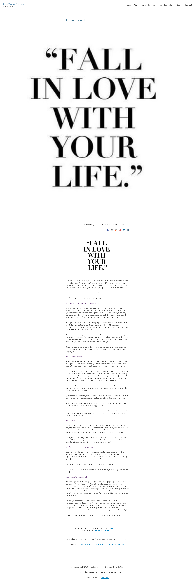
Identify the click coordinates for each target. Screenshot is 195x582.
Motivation (99, 544)
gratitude (118, 544)
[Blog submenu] (181, 5)
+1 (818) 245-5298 (114, 528)
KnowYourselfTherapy (13, 4)
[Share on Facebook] (108, 230)
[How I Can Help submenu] (172, 5)
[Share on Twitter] (112, 230)
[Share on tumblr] (128, 230)
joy (123, 544)
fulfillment (111, 544)
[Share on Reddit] (116, 230)
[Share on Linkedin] (124, 230)
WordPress (105, 578)
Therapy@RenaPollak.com (104, 530)
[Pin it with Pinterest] (120, 230)
